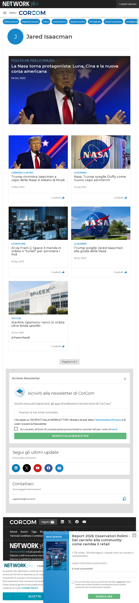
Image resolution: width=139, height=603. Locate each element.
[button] (9, 13)
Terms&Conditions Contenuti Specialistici (34, 535)
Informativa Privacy (108, 419)
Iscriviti (70, 435)
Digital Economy (30, 21)
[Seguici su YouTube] (38, 468)
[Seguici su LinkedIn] (16, 468)
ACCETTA (34, 596)
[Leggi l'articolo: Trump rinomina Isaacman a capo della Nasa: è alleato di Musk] (38, 168)
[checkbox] (73, 582)
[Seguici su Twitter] (27, 468)
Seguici (46, 521)
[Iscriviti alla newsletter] (59, 468)
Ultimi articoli (11, 21)
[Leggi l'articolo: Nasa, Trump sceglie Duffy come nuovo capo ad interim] (100, 168)
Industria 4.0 (59, 21)
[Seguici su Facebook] (48, 468)
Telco (46, 21)
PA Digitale (95, 21)
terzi (114, 429)
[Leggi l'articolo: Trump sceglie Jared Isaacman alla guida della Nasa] (100, 242)
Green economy (113, 21)
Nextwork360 (18, 551)
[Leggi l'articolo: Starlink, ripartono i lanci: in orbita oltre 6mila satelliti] (38, 316)
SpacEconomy (77, 21)
